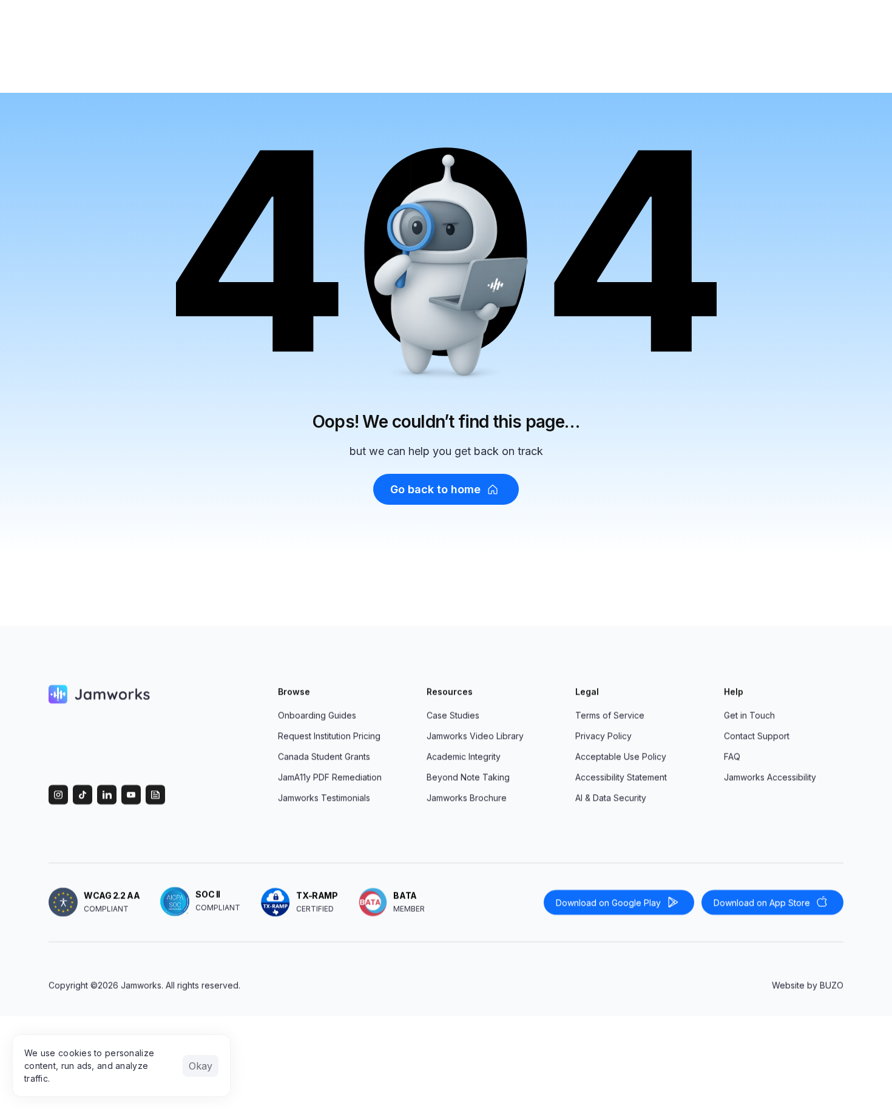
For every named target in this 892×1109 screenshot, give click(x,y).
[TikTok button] (82, 794)
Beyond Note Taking (468, 777)
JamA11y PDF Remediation (330, 777)
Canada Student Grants (324, 756)
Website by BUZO (807, 985)
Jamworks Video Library (475, 735)
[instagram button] (58, 794)
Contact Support (756, 735)
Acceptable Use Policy (620, 756)
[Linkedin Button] (107, 794)
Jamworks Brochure (467, 797)
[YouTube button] (131, 794)
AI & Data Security (610, 797)
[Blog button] (155, 794)
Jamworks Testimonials (324, 797)
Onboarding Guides (317, 715)
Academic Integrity (464, 756)
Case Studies (453, 715)
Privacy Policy (603, 735)
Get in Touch (749, 715)
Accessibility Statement (621, 777)
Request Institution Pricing (329, 735)
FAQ (732, 756)
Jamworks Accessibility (770, 777)
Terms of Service (609, 715)
